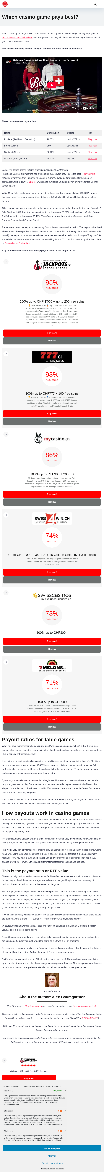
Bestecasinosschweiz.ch (84, 1006)
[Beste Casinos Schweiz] (5, 4)
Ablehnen (52, 1156)
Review (52, 341)
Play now (92, 139)
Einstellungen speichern (52, 1163)
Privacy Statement (48, 1169)
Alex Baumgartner (33, 1006)
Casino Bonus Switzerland (17, 243)
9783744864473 (90, 1018)
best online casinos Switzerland (17, 37)
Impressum (60, 1169)
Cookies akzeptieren (52, 1148)
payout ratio (89, 174)
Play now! (52, 333)
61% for (32, 182)
